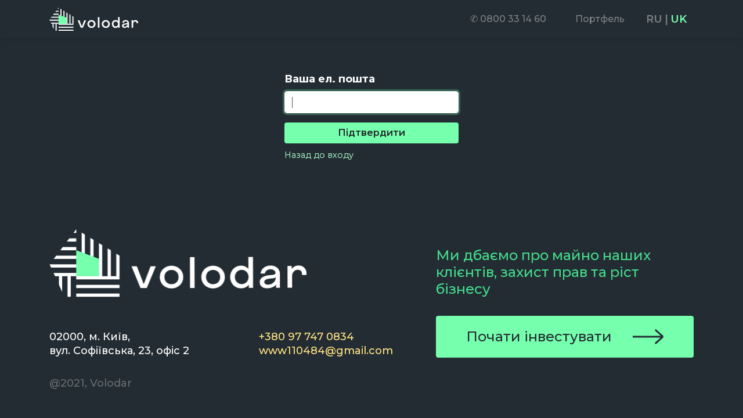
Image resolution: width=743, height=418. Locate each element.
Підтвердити (371, 132)
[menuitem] (508, 19)
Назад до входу (319, 155)
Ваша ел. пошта (329, 79)
